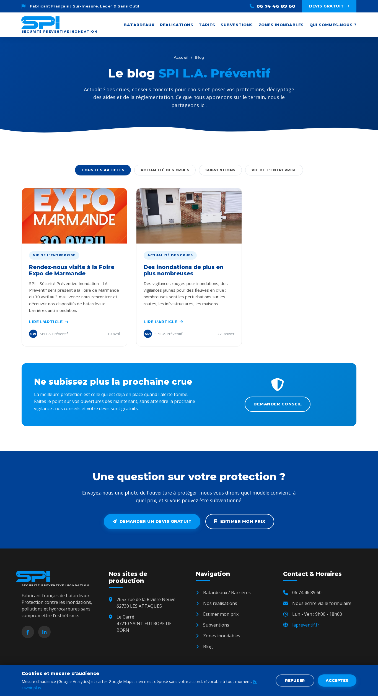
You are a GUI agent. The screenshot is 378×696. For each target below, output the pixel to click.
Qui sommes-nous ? (333, 25)
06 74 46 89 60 (276, 6)
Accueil (181, 57)
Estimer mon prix (242, 521)
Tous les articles (103, 170)
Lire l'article (46, 322)
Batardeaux (139, 25)
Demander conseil (277, 404)
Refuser (295, 680)
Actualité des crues (165, 170)
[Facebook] (28, 632)
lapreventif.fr (305, 625)
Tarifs (207, 25)
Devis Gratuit (326, 6)
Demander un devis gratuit (156, 521)
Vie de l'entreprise (274, 170)
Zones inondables (281, 25)
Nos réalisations (220, 603)
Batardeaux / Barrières (227, 592)
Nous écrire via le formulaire (321, 603)
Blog (208, 646)
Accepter (337, 680)
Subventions (237, 25)
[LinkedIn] (44, 632)
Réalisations (176, 25)
